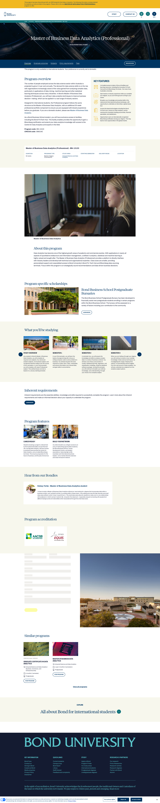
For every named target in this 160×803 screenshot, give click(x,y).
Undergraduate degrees (89, 772)
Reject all (123, 799)
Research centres (115, 766)
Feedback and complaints (61, 772)
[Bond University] (10, 14)
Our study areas (86, 766)
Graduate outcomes (41, 63)
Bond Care (27, 761)
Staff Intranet (57, 770)
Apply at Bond (86, 761)
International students (88, 768)
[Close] (157, 800)
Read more (114, 788)
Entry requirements (66, 63)
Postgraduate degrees (88, 770)
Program (31, 21)
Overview (27, 63)
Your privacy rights (109, 799)
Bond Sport (56, 766)
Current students (58, 761)
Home (25, 21)
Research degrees (116, 768)
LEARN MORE (86, 312)
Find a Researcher (116, 763)
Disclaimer (28, 774)
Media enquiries (29, 770)
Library (55, 768)
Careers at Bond (29, 768)
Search (148, 14)
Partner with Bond (116, 770)
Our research (114, 761)
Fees (78, 63)
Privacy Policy (29, 772)
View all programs (80, 687)
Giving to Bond (29, 766)
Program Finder (86, 763)
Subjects (54, 63)
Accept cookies (136, 799)
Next (139, 354)
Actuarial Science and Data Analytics (70, 156)
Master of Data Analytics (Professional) (80, 4)
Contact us (130, 14)
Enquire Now (130, 63)
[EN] (141, 14)
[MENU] (154, 14)
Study (114, 14)
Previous (21, 354)
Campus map (57, 763)
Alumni (112, 772)
